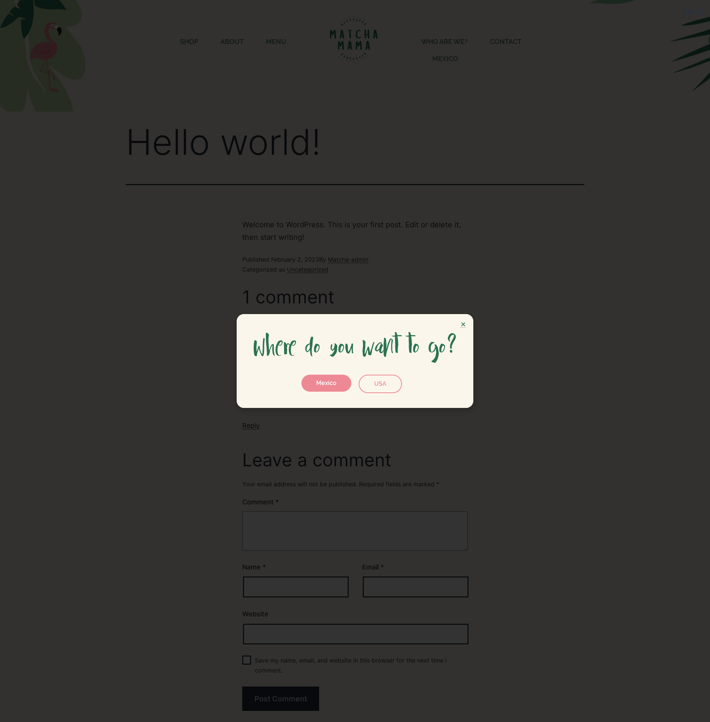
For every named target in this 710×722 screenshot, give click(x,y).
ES (699, 11)
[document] (355, 361)
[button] (326, 383)
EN (688, 11)
